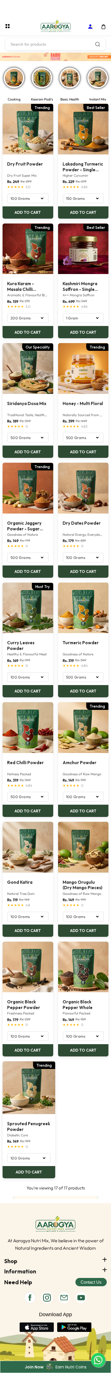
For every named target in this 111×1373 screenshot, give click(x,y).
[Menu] (7, 26)
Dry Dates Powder (82, 523)
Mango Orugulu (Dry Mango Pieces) (82, 885)
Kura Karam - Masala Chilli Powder (20, 286)
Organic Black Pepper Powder (23, 1004)
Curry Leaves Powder (20, 645)
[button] (103, 26)
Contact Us (91, 1282)
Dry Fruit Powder (25, 164)
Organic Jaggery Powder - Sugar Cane (24, 526)
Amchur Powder (79, 762)
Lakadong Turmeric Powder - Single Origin (83, 167)
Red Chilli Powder (25, 762)
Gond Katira (19, 882)
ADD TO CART (28, 212)
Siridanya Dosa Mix (26, 403)
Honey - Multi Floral (83, 403)
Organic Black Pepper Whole (77, 1004)
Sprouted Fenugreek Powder (28, 1126)
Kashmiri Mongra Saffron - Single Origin (80, 286)
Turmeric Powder (81, 642)
